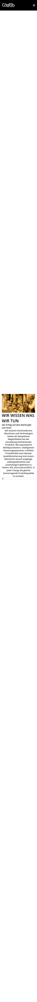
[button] (34, 5)
